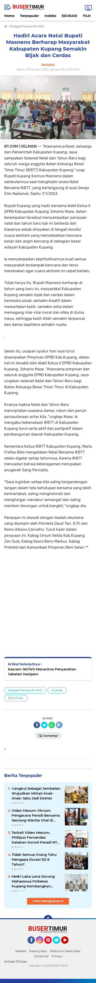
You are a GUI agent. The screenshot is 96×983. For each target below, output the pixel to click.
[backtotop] (48, 919)
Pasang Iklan (38, 951)
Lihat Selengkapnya (47, 901)
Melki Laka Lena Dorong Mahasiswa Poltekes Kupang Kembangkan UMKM (33, 881)
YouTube (68, 946)
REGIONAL (16, 698)
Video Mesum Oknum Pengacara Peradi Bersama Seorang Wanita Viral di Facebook (36, 815)
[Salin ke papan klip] (59, 725)
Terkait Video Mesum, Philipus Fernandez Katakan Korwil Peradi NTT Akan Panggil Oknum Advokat (35, 837)
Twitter (58, 946)
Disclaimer (41, 956)
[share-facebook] (37, 725)
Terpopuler (29, 16)
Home (9, 16)
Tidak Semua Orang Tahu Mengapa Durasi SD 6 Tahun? (34, 859)
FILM (87, 16)
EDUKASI (69, 16)
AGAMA (56, 690)
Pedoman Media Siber (65, 951)
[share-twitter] (44, 725)
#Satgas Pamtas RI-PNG (25, 690)
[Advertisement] (48, 600)
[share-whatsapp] (51, 725)
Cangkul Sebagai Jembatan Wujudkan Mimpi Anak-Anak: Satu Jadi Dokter (36, 793)
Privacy (57, 956)
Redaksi (20, 951)
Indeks (50, 16)
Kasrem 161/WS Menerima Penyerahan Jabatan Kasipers (42, 671)
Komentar (50, 735)
